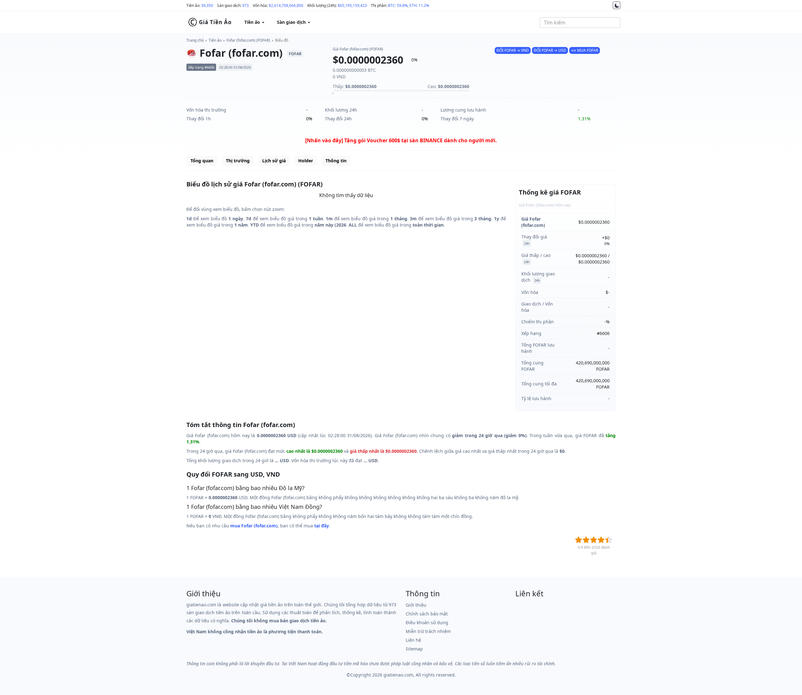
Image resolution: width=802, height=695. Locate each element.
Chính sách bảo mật (427, 614)
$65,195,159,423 (352, 5)
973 (245, 5)
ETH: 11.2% (419, 5)
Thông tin (335, 161)
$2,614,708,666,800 (286, 5)
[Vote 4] (601, 540)
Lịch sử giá (274, 161)
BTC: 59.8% (398, 5)
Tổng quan (201, 161)
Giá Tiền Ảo (210, 22)
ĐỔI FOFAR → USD (550, 50)
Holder (305, 161)
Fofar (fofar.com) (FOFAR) (248, 40)
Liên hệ (413, 640)
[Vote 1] (578, 540)
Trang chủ (195, 40)
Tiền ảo (215, 40)
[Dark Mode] (616, 5)
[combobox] (580, 22)
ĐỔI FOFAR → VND (513, 50)
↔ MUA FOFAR (584, 50)
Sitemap (414, 649)
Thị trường (238, 161)
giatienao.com (398, 675)
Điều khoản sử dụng (427, 622)
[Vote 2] (586, 540)
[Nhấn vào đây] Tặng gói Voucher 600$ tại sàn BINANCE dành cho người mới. (401, 140)
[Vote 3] (593, 540)
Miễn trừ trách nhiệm (428, 631)
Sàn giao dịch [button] (292, 22)
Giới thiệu (416, 605)
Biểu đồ (281, 40)
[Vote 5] (608, 540)
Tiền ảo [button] (252, 22)
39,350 (207, 5)
